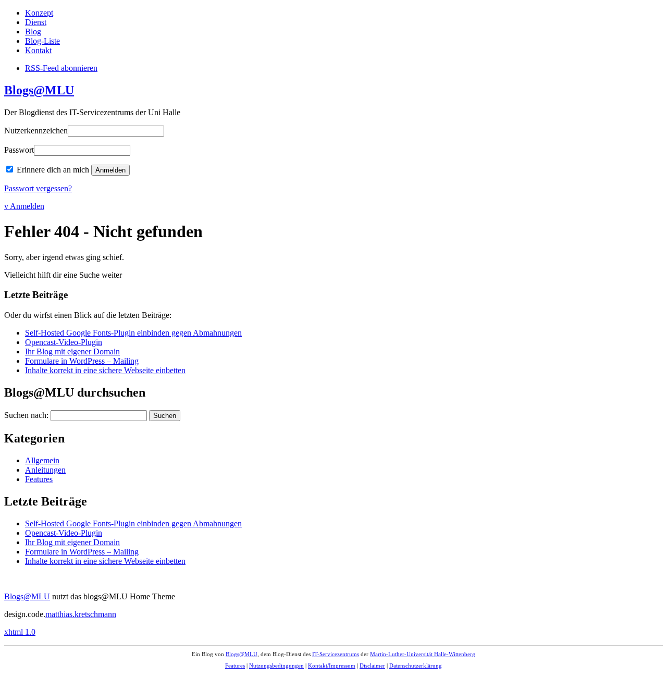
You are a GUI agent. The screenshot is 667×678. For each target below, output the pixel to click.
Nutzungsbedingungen (276, 665)
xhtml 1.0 (19, 631)
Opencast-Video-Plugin (63, 342)
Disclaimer (372, 665)
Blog (33, 31)
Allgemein (42, 460)
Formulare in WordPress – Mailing (82, 360)
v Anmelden (24, 206)
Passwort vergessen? (38, 188)
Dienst (35, 22)
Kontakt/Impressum (331, 665)
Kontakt (38, 50)
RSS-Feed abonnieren (61, 68)
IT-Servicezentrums (335, 654)
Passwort (19, 149)
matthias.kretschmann (80, 614)
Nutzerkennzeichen (36, 130)
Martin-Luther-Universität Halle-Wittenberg (422, 654)
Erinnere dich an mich (53, 169)
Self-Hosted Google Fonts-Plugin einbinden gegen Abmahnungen (133, 332)
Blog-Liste (42, 40)
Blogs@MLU (39, 90)
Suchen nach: (26, 415)
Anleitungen (45, 469)
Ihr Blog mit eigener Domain (72, 351)
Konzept (39, 12)
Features (39, 479)
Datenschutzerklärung (415, 665)
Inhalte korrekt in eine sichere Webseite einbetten (105, 370)
